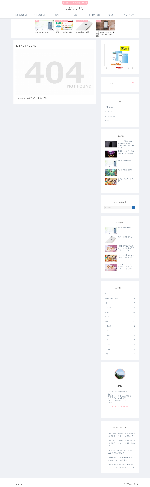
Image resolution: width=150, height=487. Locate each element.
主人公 (121, 326)
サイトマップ (109, 111)
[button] (133, 83)
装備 (121, 349)
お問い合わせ (109, 107)
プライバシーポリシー (112, 116)
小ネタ (121, 330)
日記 (120, 354)
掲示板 (107, 121)
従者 (121, 335)
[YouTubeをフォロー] (115, 406)
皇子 (121, 340)
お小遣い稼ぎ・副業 (120, 298)
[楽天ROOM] (121, 406)
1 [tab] (75, 39)
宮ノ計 (120, 317)
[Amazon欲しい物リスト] (118, 406)
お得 (120, 303)
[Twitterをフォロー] (113, 406)
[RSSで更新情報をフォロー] (127, 406)
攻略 (120, 321)
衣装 (121, 344)
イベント (120, 312)
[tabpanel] (44, 28)
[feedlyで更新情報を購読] (124, 406)
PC (120, 293)
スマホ (121, 307)
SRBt (119, 386)
